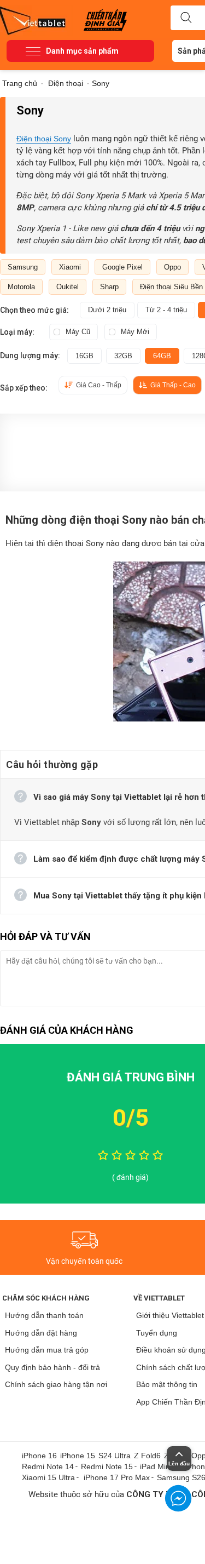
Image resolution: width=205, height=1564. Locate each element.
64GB (162, 356)
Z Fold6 (147, 1455)
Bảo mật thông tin (166, 1384)
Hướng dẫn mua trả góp (47, 1349)
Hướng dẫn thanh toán (44, 1315)
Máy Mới (135, 332)
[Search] (186, 18)
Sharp (109, 287)
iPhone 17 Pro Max (117, 1477)
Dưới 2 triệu (107, 310)
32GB (123, 356)
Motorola (21, 287)
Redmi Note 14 (48, 1466)
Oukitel (67, 287)
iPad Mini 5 (159, 1466)
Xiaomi (70, 267)
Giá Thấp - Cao (173, 385)
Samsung (23, 267)
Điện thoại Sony (43, 138)
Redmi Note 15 (107, 1466)
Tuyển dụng (156, 1332)
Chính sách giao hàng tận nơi (56, 1384)
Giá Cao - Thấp (98, 385)
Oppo (172, 267)
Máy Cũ (78, 332)
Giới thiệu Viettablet (170, 1315)
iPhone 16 (39, 1455)
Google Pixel (122, 267)
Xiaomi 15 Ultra (48, 1477)
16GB (84, 356)
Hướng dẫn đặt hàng (41, 1332)
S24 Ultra (114, 1455)
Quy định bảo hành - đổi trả (52, 1367)
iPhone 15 (77, 1455)
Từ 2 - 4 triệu (166, 310)
